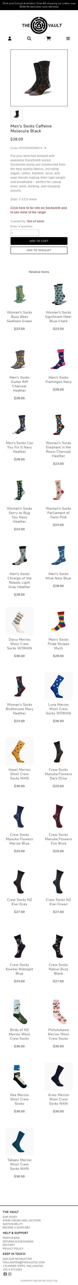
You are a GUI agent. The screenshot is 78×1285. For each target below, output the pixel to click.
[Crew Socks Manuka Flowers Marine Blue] (19, 816)
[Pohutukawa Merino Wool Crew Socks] (58, 1011)
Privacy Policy (13, 1248)
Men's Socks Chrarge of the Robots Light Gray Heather (20, 580)
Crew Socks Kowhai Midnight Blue (19, 969)
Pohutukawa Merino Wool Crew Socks (58, 1034)
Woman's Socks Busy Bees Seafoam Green (19, 316)
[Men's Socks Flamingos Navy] (58, 359)
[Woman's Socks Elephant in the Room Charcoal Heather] (58, 424)
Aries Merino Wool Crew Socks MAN (58, 1099)
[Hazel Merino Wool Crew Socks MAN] (19, 751)
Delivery (9, 1245)
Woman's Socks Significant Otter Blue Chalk (58, 316)
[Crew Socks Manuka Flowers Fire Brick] (58, 816)
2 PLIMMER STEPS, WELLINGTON (23, 1266)
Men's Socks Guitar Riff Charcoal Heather (20, 384)
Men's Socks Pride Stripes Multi (58, 643)
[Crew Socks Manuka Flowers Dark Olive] (58, 751)
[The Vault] (39, 25)
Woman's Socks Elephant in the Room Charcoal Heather (58, 449)
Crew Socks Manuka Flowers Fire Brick (58, 839)
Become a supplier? (16, 1227)
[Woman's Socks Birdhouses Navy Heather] (19, 686)
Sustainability (13, 1224)
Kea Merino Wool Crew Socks (19, 1099)
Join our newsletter (17, 1259)
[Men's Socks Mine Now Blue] (58, 555)
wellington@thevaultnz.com (24, 1262)
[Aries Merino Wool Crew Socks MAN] (58, 1076)
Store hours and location (22, 1220)
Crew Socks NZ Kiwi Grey (19, 902)
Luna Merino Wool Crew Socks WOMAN (58, 708)
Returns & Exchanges (18, 1241)
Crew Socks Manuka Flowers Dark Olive (58, 773)
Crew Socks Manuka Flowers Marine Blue (19, 839)
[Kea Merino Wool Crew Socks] (19, 1076)
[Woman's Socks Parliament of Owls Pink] (58, 490)
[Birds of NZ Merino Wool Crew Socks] (19, 1011)
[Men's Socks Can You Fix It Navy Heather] (19, 424)
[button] (10, 39)
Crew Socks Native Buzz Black (58, 969)
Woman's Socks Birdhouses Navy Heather (19, 708)
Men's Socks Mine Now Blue (58, 576)
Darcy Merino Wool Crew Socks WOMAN (19, 643)
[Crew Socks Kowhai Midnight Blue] (19, 946)
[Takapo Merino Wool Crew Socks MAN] (19, 1141)
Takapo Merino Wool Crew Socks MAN (19, 1164)
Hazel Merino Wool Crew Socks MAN (19, 773)
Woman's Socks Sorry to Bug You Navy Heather (19, 515)
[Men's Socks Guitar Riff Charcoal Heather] (19, 359)
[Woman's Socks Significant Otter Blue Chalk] (58, 294)
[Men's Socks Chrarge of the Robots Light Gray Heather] (19, 555)
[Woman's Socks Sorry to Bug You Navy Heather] (19, 490)
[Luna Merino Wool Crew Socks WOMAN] (58, 686)
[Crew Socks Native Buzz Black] (58, 946)
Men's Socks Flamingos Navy (59, 379)
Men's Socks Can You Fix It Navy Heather (19, 447)
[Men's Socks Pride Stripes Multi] (58, 621)
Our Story (10, 1217)
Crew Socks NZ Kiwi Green (58, 902)
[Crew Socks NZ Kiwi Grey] (19, 881)
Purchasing (11, 1238)
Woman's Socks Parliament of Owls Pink (58, 512)
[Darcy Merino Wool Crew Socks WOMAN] (19, 621)
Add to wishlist (39, 250)
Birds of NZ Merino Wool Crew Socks (19, 1034)
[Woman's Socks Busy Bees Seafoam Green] (19, 294)
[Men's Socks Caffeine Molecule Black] (39, 78)
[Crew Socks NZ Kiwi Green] (58, 881)
